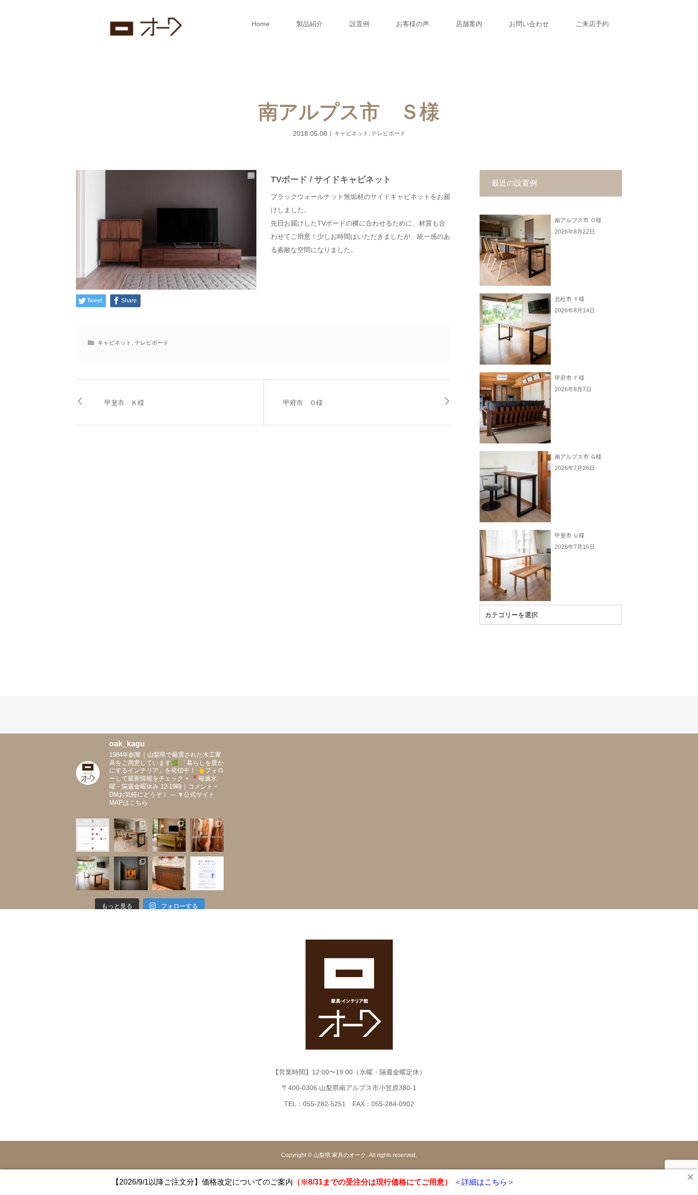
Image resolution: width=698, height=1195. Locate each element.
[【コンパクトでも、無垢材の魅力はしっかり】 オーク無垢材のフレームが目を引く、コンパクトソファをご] (169, 835)
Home (261, 24)
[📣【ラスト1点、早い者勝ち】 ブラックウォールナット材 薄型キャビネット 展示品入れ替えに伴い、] (169, 873)
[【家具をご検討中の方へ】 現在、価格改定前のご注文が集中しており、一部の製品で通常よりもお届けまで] (207, 873)
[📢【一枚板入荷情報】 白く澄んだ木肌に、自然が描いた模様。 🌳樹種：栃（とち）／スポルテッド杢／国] (207, 835)
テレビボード (388, 133)
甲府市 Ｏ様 (303, 402)
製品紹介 (309, 24)
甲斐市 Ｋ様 (124, 402)
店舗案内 (469, 24)
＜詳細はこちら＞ (483, 1182)
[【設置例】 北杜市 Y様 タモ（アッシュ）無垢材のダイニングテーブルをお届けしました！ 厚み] (92, 873)
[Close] (690, 1177)
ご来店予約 (592, 24)
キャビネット (351, 133)
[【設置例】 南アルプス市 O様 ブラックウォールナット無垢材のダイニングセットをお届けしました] (130, 835)
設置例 (359, 24)
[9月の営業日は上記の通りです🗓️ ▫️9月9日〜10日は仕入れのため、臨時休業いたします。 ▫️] (92, 835)
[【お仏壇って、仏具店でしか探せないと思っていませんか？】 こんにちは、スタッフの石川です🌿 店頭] (130, 873)
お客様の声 (412, 24)
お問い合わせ (529, 24)
